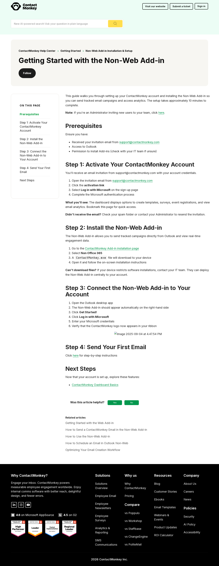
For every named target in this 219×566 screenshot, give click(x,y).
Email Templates (165, 507)
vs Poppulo (132, 513)
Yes (115, 402)
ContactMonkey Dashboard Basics (95, 384)
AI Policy (189, 524)
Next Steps (27, 180)
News (187, 499)
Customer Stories (165, 491)
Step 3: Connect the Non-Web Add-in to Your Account (33, 155)
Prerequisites (29, 114)
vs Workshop (133, 521)
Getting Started (70, 50)
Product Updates (165, 527)
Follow (27, 73)
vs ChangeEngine (136, 536)
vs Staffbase (133, 528)
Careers (189, 491)
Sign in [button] (201, 6)
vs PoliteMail (133, 544)
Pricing (129, 496)
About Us (190, 483)
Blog (157, 483)
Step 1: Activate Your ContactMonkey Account (33, 126)
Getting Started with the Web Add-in (89, 423)
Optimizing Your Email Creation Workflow (92, 450)
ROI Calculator (163, 535)
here (161, 112)
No (131, 402)
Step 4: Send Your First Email (35, 170)
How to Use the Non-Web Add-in (87, 436)
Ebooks (159, 499)
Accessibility (192, 532)
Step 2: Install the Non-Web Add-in (31, 141)
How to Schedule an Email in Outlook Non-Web (96, 443)
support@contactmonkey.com (139, 142)
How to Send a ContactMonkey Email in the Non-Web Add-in (106, 429)
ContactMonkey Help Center (37, 50)
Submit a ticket (181, 6)
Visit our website (155, 6)
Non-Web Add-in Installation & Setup (109, 50)
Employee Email (105, 496)
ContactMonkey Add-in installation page (112, 248)
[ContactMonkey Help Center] (24, 6)
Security (189, 516)
